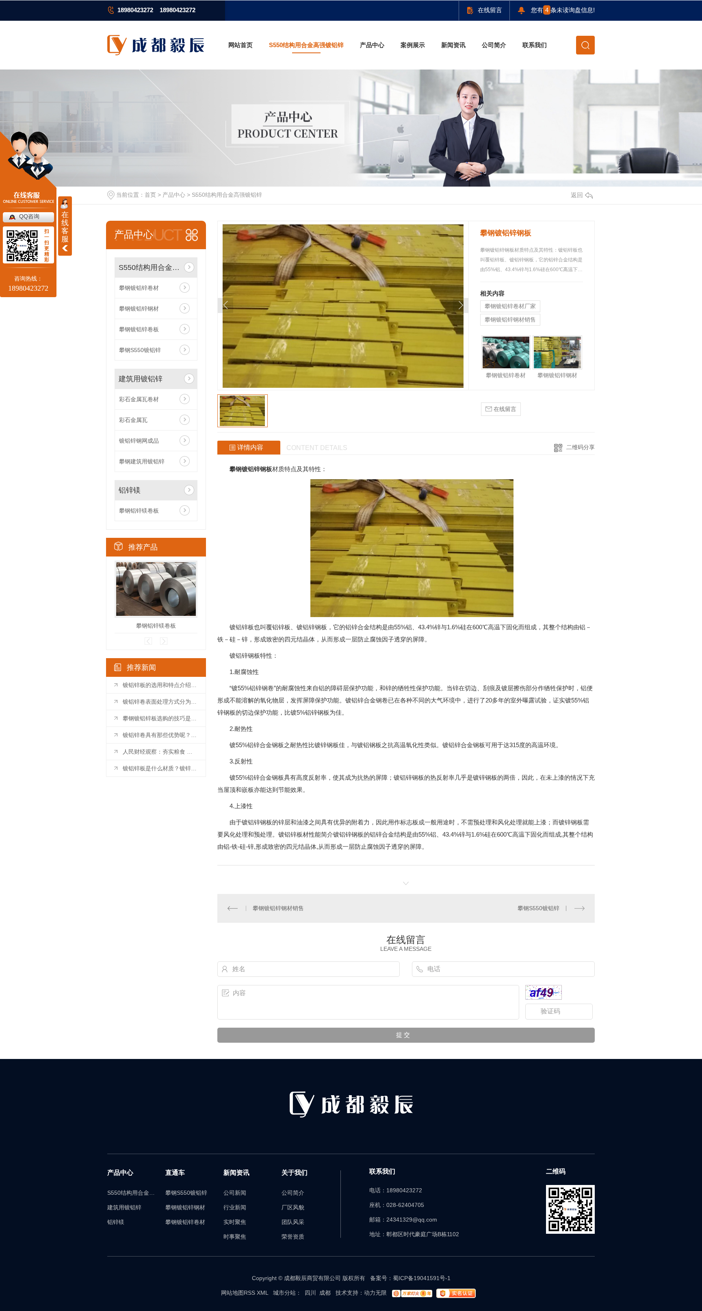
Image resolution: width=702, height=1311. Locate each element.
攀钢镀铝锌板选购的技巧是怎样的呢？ (160, 718)
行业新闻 (234, 1207)
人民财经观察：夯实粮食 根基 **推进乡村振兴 (160, 751)
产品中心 (372, 44)
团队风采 (293, 1222)
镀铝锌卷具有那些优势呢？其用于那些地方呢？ (160, 735)
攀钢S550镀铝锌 (140, 350)
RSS (249, 1292)
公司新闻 (234, 1192)
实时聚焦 (234, 1222)
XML (262, 1292)
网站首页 (240, 44)
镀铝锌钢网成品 (139, 440)
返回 (577, 194)
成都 (325, 1292)
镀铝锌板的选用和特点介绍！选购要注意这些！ (160, 685)
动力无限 (375, 1292)
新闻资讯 (453, 44)
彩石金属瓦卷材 (139, 399)
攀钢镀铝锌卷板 (139, 329)
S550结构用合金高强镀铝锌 (306, 44)
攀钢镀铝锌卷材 (139, 288)
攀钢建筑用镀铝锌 (142, 461)
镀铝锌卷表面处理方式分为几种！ (160, 701)
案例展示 (413, 44)
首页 (150, 194)
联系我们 (534, 44)
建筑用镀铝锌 (140, 379)
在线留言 (490, 10)
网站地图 (232, 1292)
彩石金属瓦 (133, 420)
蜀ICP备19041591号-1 (422, 1278)
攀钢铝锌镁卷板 (139, 510)
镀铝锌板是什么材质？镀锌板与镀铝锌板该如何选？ (160, 768)
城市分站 (284, 1292)
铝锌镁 (130, 490)
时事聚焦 (234, 1236)
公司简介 (494, 44)
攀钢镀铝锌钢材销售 (510, 319)
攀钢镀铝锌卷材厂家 (510, 306)
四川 (310, 1292)
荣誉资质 (293, 1236)
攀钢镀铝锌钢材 (139, 308)
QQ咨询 (29, 216)
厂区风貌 (293, 1207)
